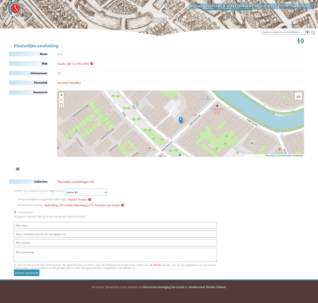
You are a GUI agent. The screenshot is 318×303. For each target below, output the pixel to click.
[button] (181, 120)
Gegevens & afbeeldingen (228, 6)
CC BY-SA (155, 265)
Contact (306, 6)
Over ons (288, 6)
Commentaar (25, 212)
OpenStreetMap (285, 155)
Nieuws (196, 6)
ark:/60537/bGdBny (69, 83)
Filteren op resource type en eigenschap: (39, 191)
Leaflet (271, 155)
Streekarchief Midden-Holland (207, 287)
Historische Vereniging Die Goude (163, 287)
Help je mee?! (266, 6)
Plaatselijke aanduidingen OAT (76, 182)
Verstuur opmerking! (26, 272)
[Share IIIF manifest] (17, 169)
